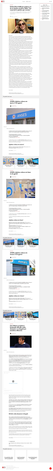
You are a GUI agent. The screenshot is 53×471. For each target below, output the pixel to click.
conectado (16, 93)
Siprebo (30, 437)
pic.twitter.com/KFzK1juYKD (13, 210)
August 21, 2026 (17, 211)
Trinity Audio (10, 128)
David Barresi (18, 437)
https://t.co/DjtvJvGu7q (24, 135)
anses (13, 150)
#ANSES (28, 135)
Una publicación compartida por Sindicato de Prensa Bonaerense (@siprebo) (13, 392)
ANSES (24, 204)
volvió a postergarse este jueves (23, 355)
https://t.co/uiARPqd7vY (24, 286)
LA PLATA (26, 437)
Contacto (23, 1)
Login (20, 153)
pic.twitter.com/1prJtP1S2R (13, 287)
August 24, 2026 (17, 137)
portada (15, 150)
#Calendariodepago (11, 134)
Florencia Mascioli (23, 437)
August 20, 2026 (17, 288)
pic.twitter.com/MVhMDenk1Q (13, 136)
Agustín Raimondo (15, 437)
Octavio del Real (14, 105)
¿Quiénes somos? (28, 1)
